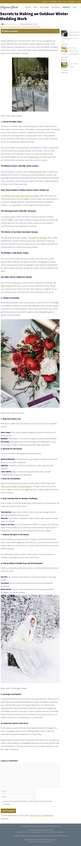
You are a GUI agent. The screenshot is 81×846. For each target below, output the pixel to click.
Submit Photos (45, 1)
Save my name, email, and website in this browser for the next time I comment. (27, 802)
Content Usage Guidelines (32, 832)
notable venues (34, 157)
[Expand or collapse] (58, 31)
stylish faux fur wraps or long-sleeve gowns (16, 486)
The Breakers (43, 262)
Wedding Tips (66, 7)
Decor (35, 7)
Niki (7, 24)
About (75, 7)
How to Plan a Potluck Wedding (70, 66)
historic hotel (9, 217)
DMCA (46, 841)
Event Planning (44, 7)
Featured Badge (53, 1)
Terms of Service (33, 841)
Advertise (78, 1)
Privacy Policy (40, 841)
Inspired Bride (9, 7)
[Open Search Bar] (80, 7)
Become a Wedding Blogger (69, 1)
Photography (56, 7)
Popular (59, 1)
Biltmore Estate (36, 172)
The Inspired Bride (32, 830)
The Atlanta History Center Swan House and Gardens (20, 196)
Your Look (28, 7)
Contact (50, 841)
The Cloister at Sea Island (37, 238)
